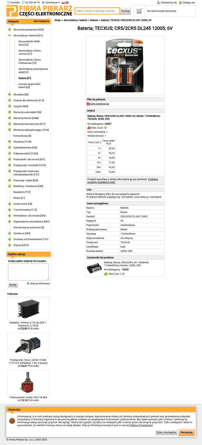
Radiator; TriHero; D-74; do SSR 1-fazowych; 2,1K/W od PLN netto (28, 325)
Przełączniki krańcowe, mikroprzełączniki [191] (26, 173)
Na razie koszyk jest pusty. (162, 10)
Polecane (12, 293)
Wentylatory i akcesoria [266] (29, 215)
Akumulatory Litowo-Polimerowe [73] (30, 61)
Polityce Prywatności (141, 425)
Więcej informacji (40, 283)
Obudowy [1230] (22, 141)
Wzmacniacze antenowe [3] (28, 227)
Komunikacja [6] (22, 135)
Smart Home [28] (22, 203)
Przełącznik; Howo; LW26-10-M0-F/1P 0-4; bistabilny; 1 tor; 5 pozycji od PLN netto (28, 362)
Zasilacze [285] (21, 233)
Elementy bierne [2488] (25, 118)
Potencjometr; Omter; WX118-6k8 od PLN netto (28, 399)
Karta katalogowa (99, 103)
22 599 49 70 (32, 2)
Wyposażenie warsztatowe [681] (31, 221)
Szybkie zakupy (16, 254)
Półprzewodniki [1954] (25, 153)
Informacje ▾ (52, 2)
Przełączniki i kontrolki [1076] (29, 165)
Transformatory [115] (25, 209)
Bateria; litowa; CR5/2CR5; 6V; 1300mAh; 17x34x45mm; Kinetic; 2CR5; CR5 (126, 264)
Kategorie (13, 21)
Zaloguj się (188, 2)
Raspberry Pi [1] (22, 192)
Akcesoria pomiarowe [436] (28, 29)
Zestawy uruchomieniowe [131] (30, 239)
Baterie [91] (25, 78)
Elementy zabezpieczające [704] (31, 129)
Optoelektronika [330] (25, 147)
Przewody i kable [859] (25, 180)
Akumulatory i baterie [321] (28, 35)
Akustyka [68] (20, 94)
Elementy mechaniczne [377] (29, 124)
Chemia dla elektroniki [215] (28, 100)
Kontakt (15, 2)
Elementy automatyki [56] (27, 112)
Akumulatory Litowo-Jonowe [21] (30, 52)
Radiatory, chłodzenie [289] (28, 186)
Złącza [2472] (20, 245)
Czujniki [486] (20, 106)
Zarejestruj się (168, 2)
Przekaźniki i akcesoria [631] (29, 159)
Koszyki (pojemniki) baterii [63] (29, 86)
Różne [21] (19, 197)
